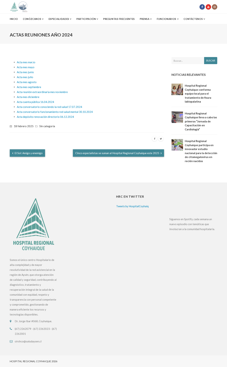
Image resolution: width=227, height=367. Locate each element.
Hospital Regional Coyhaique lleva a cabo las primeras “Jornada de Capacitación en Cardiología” (201, 121)
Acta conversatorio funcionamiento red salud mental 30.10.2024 (55, 111)
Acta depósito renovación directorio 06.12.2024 (45, 116)
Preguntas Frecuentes (119, 19)
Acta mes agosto (27, 82)
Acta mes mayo (25, 67)
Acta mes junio (25, 72)
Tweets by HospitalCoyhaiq (132, 206)
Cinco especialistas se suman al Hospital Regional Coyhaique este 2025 (117, 153)
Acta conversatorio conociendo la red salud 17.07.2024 (49, 106)
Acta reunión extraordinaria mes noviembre (42, 92)
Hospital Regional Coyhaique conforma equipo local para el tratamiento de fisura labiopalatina (198, 93)
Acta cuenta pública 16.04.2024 (35, 101)
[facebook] (154, 138)
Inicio (14, 19)
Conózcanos (32, 19)
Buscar (210, 60)
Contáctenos (193, 19)
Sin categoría (47, 126)
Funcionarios (167, 19)
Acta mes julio (25, 77)
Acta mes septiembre (29, 87)
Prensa (145, 19)
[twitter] (161, 138)
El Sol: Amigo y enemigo (28, 153)
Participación (86, 19)
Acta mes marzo (26, 62)
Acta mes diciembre (28, 96)
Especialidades (59, 19)
